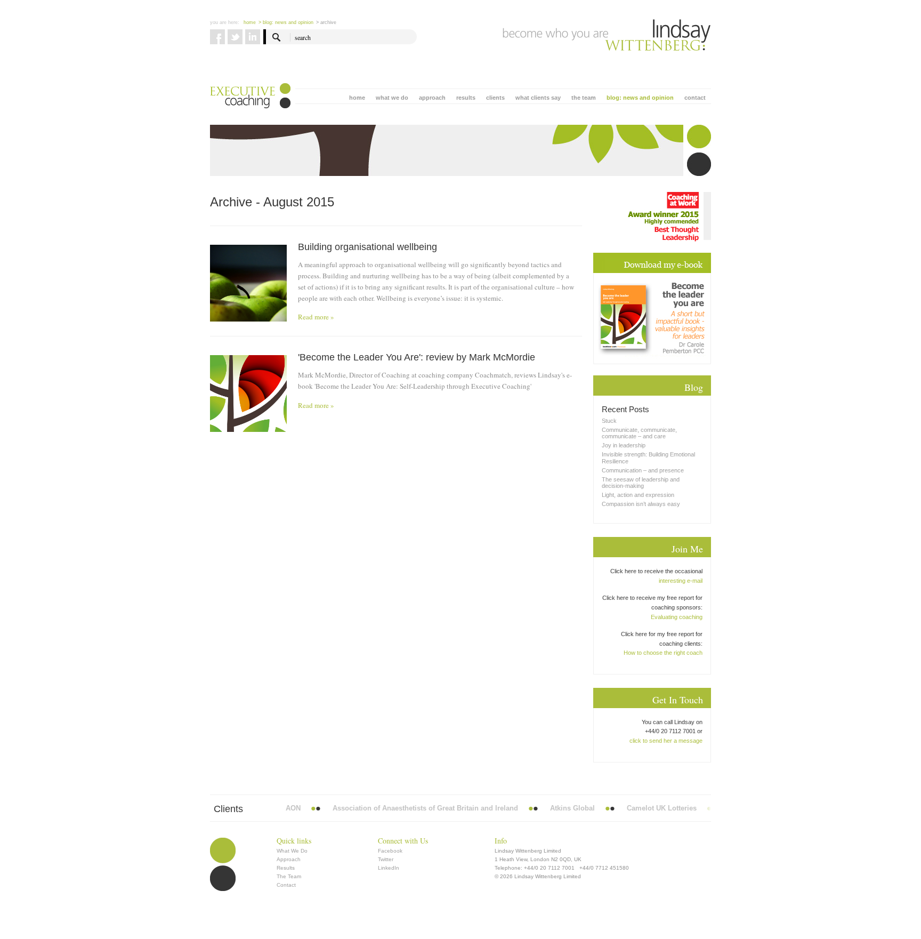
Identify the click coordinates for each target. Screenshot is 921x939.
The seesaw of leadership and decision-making (641, 482)
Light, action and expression (638, 495)
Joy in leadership (623, 445)
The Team (289, 876)
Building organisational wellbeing (367, 247)
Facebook (390, 851)
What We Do (292, 851)
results (465, 97)
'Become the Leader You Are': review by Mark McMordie (416, 357)
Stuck (609, 421)
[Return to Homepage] (607, 35)
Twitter (385, 859)
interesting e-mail (680, 580)
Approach (289, 859)
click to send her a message (665, 740)
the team (583, 97)
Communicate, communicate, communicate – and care (639, 433)
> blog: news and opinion (285, 22)
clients (495, 97)
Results (286, 868)
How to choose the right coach (663, 652)
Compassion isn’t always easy (641, 504)
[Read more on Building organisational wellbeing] (248, 283)
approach (432, 97)
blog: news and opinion (640, 97)
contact (695, 97)
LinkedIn (388, 868)
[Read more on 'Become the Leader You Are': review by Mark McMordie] (248, 393)
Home (250, 22)
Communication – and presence (643, 470)
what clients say (538, 97)
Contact (286, 885)
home (357, 97)
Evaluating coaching (676, 617)
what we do (392, 97)
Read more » (316, 317)
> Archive (326, 22)
